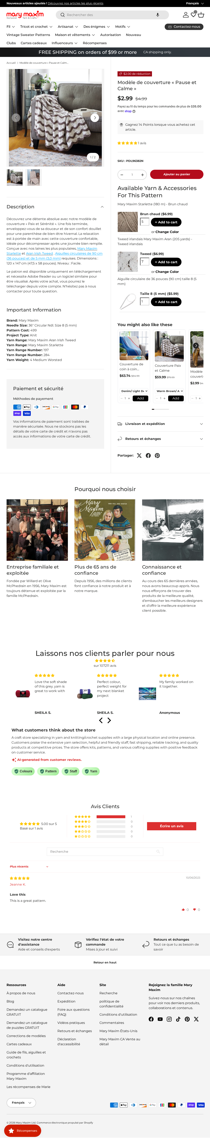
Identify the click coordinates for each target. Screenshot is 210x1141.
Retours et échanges (74, 1031)
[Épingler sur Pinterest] (157, 455)
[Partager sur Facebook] (148, 455)
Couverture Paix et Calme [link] (168, 368)
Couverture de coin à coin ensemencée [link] (131, 367)
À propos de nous (21, 993)
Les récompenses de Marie (28, 1087)
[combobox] (112, 14)
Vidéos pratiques (71, 1023)
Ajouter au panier (176, 174)
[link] (134, 345)
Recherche (108, 993)
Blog (10, 1001)
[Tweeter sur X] (139, 455)
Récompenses (95, 43)
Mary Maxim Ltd (25, 1122)
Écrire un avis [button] (172, 826)
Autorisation (110, 35)
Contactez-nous (70, 993)
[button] (158, 14)
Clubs (11, 43)
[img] (105, 660)
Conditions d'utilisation (25, 1065)
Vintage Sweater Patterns (28, 35)
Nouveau (133, 35)
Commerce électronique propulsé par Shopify (65, 1122)
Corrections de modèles (26, 1036)
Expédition (66, 1001)
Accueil (11, 63)
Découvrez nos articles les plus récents (75, 3)
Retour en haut (105, 962)
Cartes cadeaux (34, 43)
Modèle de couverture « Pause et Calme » (44, 63)
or (165, 232)
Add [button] (140, 398)
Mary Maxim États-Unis (118, 1031)
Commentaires (111, 1023)
